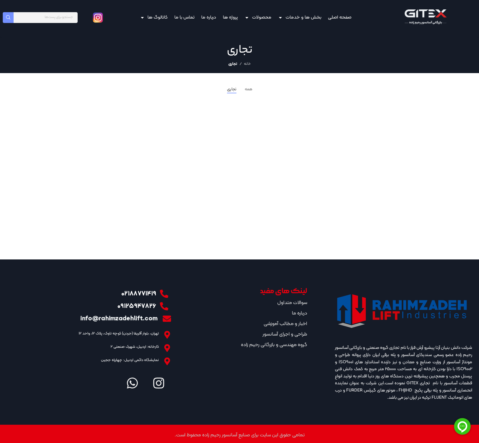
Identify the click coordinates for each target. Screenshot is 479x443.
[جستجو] (8, 17)
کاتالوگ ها (157, 17)
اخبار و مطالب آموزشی (285, 324)
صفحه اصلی (339, 17)
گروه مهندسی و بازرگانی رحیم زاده (274, 345)
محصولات (261, 17)
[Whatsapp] (132, 383)
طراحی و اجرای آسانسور (285, 334)
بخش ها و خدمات (303, 17)
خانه (247, 64)
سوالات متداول (292, 303)
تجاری (232, 64)
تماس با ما (184, 17)
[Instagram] (158, 383)
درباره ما (208, 17)
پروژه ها (230, 17)
